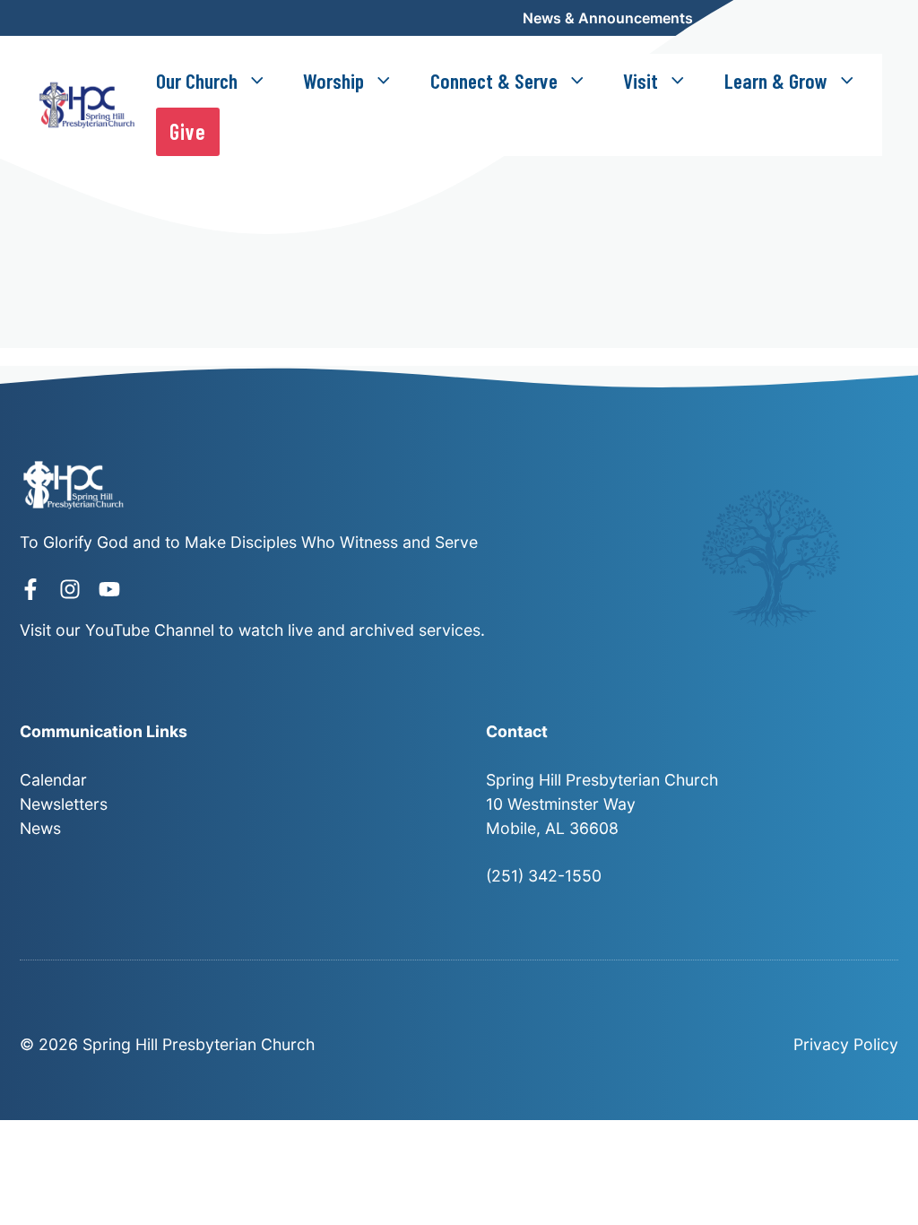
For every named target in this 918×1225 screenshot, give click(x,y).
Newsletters (64, 804)
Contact (854, 18)
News (40, 828)
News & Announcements (608, 18)
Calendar (760, 18)
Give (188, 131)
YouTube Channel (149, 630)
